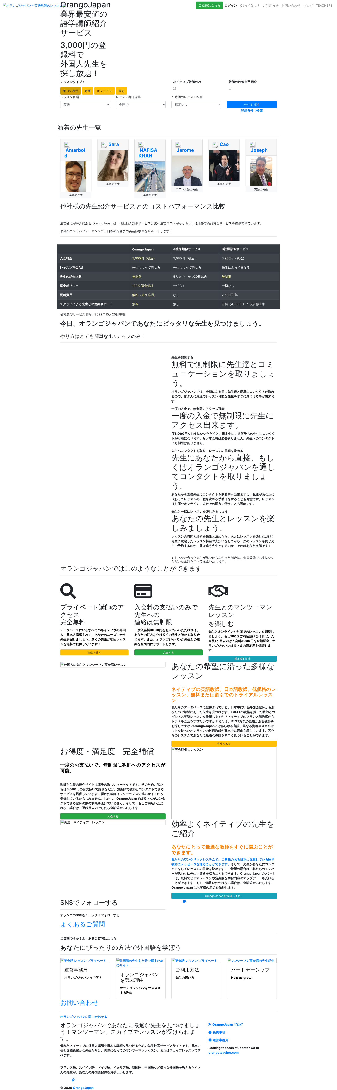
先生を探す (252, 104)
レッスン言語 (69, 97)
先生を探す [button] (94, 652)
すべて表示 (70, 91)
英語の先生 (76, 195)
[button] (209, 5)
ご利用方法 (270, 5)
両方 (121, 91)
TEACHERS (324, 5)
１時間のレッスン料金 (187, 97)
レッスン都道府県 (128, 97)
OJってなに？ (250, 5)
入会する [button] (168, 652)
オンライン (104, 91)
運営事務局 (220, 1040)
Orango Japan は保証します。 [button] (224, 896)
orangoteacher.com (223, 1052)
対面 (87, 91)
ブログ (308, 5)
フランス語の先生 (187, 189)
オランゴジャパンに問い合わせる (83, 1017)
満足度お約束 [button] (242, 658)
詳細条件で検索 (252, 110)
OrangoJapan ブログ (227, 1024)
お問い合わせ (291, 5)
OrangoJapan (83, 1088)
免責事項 (218, 1032)
